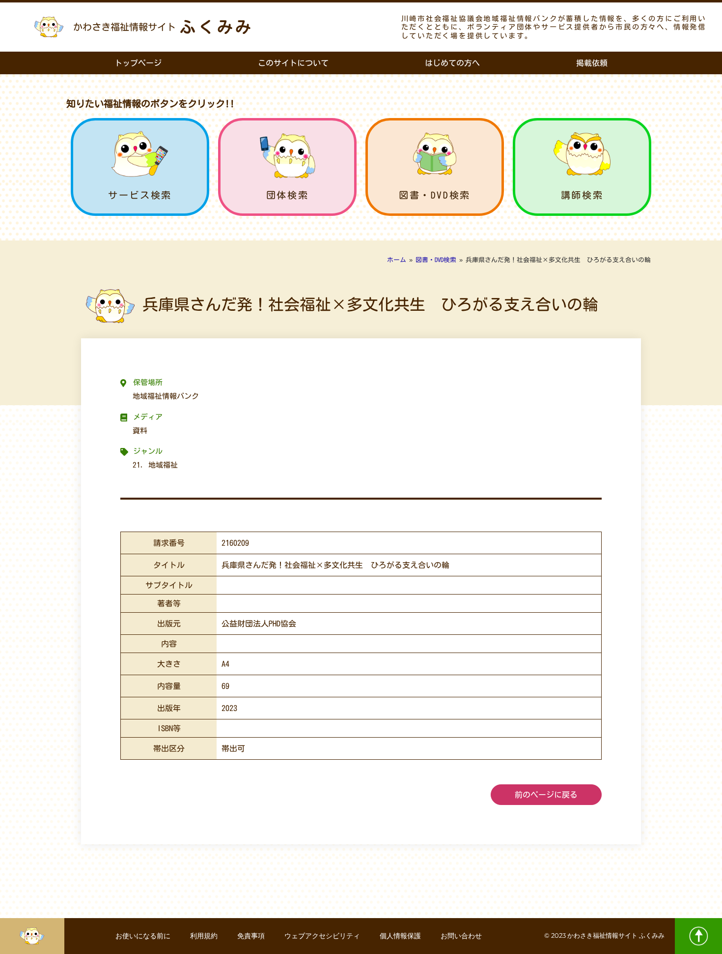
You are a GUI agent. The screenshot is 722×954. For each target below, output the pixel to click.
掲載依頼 (592, 63)
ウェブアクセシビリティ (322, 935)
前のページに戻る (546, 795)
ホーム (396, 260)
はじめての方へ (452, 63)
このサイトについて (293, 63)
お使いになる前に (142, 935)
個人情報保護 (400, 935)
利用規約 (204, 935)
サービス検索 (140, 195)
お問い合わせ (461, 935)
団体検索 (287, 195)
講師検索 (582, 195)
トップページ (138, 63)
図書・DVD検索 (435, 195)
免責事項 (251, 935)
